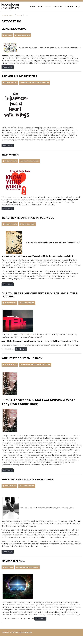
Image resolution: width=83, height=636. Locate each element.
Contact (69, 7)
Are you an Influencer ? (19, 76)
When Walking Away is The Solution (28, 479)
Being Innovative (14, 28)
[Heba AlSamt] (10, 6)
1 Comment (29, 161)
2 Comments (34, 82)
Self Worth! (10, 154)
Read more (7, 67)
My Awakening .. (13, 560)
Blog (40, 7)
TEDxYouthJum (28, 335)
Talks (48, 7)
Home (32, 7)
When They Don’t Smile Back (22, 358)
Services (58, 7)
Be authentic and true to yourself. (28, 217)
